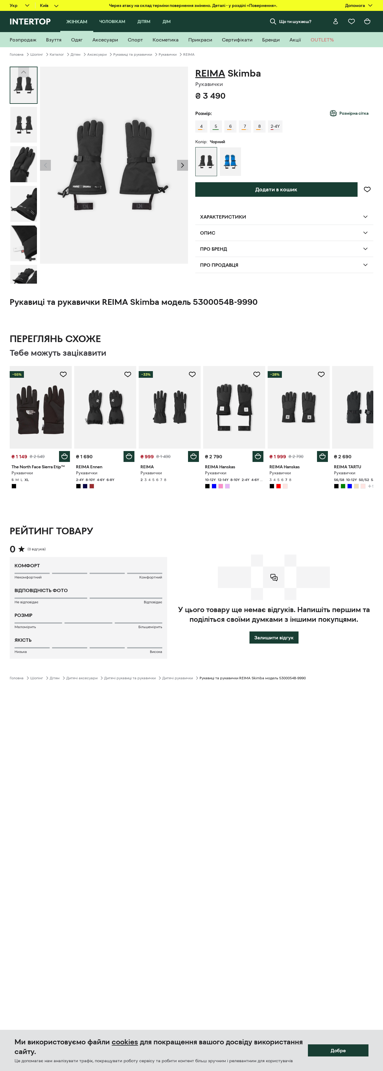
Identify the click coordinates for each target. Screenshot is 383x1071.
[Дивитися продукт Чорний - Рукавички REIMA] (170, 407)
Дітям (76, 54)
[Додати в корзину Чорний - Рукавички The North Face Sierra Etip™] (64, 456)
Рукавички (168, 54)
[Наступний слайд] (23, 278)
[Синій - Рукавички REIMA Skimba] (230, 161)
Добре (338, 1050)
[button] (45, 165)
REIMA (189, 54)
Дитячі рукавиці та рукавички (130, 678)
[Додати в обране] (367, 189)
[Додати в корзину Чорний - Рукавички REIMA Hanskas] (258, 456)
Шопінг (36, 54)
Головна (17, 54)
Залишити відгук (274, 637)
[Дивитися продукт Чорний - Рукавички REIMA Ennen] (105, 407)
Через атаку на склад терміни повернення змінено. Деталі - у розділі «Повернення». (193, 5)
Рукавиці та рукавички (132, 54)
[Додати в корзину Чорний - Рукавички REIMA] (193, 456)
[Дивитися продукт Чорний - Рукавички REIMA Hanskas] (234, 407)
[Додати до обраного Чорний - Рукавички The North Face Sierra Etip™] (63, 374)
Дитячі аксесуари (81, 678)
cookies (125, 1042)
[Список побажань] (351, 21)
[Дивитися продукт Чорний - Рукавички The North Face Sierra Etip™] (41, 407)
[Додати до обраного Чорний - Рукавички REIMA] (192, 374)
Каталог (57, 54)
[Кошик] (367, 21)
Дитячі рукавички (177, 678)
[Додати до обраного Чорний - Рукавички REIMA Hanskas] (257, 374)
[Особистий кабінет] (336, 21)
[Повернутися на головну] (30, 21)
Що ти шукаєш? (295, 21)
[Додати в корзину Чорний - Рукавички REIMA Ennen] (129, 456)
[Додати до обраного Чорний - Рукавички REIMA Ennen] (128, 374)
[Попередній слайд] (45, 165)
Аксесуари (97, 54)
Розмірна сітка (353, 113)
